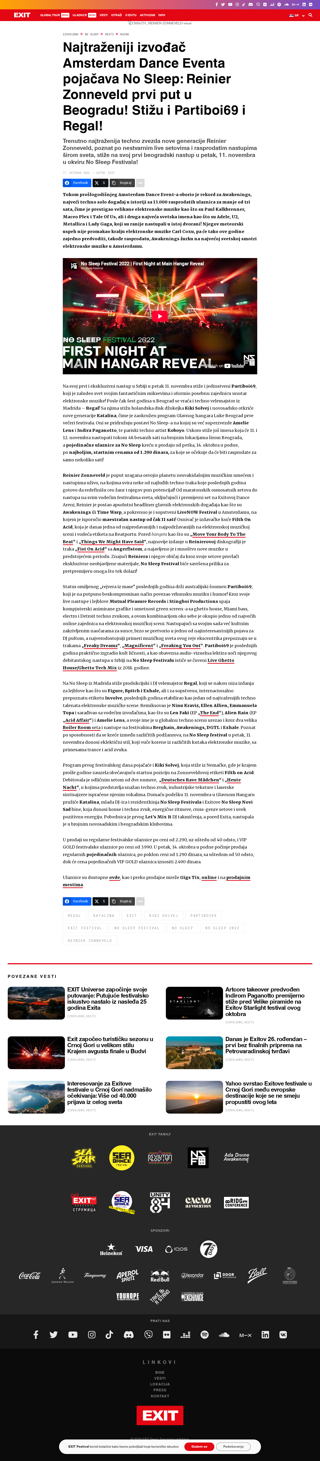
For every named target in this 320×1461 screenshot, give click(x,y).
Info (161, 15)
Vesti (104, 15)
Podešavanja (233, 1447)
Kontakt (160, 1396)
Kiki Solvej (163, 915)
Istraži (116, 15)
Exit (132, 915)
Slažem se (199, 1447)
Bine (160, 1373)
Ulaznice (84, 15)
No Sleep (92, 34)
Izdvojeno (70, 34)
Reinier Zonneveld (90, 940)
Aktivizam (147, 15)
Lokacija (160, 1384)
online (209, 877)
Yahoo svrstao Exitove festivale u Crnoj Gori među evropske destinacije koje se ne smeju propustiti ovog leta (268, 1093)
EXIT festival (85, 928)
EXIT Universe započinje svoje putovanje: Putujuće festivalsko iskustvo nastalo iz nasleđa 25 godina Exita (108, 998)
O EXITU (131, 15)
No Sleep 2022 (222, 928)
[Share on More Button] (140, 183)
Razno (124, 34)
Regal (74, 915)
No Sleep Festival (137, 928)
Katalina (104, 915)
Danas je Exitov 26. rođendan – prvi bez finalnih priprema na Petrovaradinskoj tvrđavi (266, 1045)
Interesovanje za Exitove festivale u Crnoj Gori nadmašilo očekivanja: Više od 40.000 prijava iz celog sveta (109, 1093)
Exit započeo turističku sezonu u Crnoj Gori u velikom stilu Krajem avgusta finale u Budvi (110, 1045)
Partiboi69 (203, 915)
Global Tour (54, 15)
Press (160, 1390)
